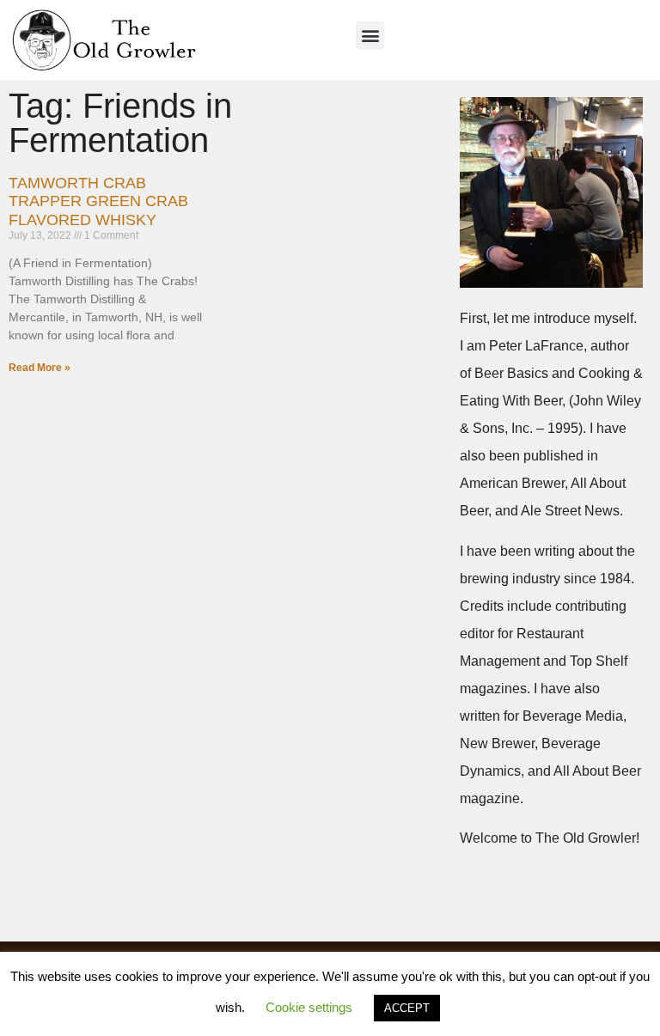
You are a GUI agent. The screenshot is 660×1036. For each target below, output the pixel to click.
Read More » (39, 368)
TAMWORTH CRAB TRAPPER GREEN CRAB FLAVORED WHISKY (98, 201)
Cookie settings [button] (309, 1007)
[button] (370, 35)
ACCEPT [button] (407, 1008)
